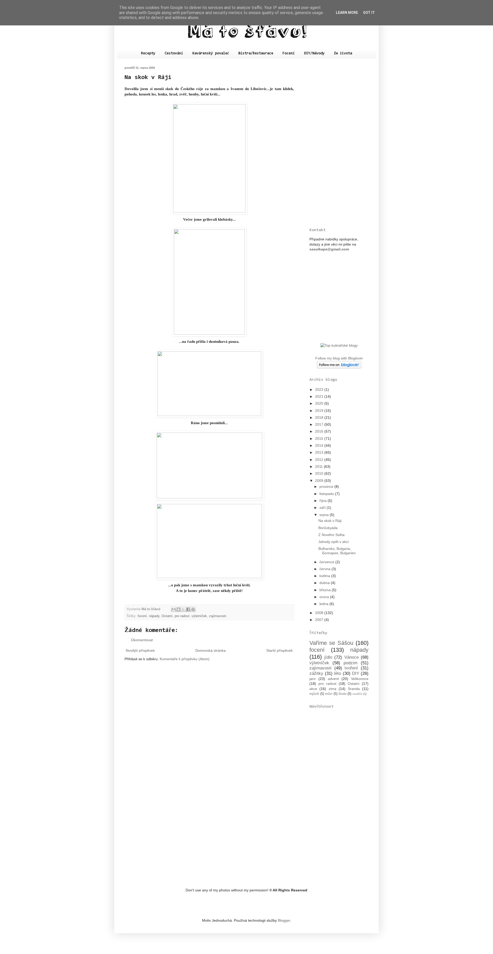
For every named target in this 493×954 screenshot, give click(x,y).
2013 (319, 452)
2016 (319, 431)
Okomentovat (142, 640)
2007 (319, 620)
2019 (319, 410)
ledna (324, 604)
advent (333, 679)
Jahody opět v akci (333, 542)
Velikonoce (359, 679)
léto (337, 673)
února (324, 597)
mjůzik (314, 694)
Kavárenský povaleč (210, 53)
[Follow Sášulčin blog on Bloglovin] (339, 367)
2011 (319, 466)
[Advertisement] (338, 143)
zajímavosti (217, 616)
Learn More (347, 13)
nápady (154, 616)
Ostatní (167, 616)
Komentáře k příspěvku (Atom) (185, 659)
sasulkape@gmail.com (329, 249)
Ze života (343, 53)
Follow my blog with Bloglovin (339, 358)
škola (342, 694)
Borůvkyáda (328, 528)
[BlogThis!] (178, 609)
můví (329, 694)
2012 (319, 459)
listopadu (327, 494)
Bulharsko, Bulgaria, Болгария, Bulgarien (337, 551)
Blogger (284, 920)
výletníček (199, 616)
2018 (319, 417)
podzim (350, 662)
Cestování (174, 53)
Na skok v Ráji (330, 521)
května (325, 576)
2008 (319, 613)
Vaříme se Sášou (331, 643)
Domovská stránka (210, 650)
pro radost (182, 616)
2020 (319, 403)
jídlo (328, 657)
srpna (324, 515)
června (325, 569)
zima (332, 689)
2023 (319, 389)
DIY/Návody (314, 53)
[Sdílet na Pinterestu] (193, 609)
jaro (312, 679)
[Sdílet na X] (183, 609)
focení (142, 616)
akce (313, 689)
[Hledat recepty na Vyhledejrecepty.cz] (339, 345)
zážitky (316, 673)
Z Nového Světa (331, 535)
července (327, 562)
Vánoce (351, 657)
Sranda (354, 689)
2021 (319, 396)
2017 (319, 424)
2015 (319, 438)
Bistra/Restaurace (255, 53)
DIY (355, 673)
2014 (319, 445)
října (323, 501)
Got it (369, 13)
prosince (326, 486)
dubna (325, 583)
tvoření (351, 668)
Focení (288, 53)
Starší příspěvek (279, 650)
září (323, 507)
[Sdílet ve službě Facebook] (188, 609)
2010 (319, 473)
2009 (319, 481)
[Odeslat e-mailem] (173, 609)
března (325, 590)
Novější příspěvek (140, 650)
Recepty (148, 53)
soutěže (357, 693)
